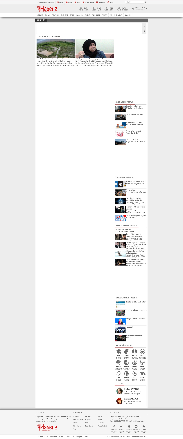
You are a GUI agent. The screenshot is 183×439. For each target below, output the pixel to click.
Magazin (88, 420)
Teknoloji (101, 423)
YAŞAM (104, 15)
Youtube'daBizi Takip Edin (129, 431)
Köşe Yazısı (77, 426)
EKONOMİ (64, 15)
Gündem (76, 416)
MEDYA (87, 15)
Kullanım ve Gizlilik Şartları (47, 437)
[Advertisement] (92, 28)
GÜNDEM (40, 15)
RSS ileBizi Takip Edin (143, 431)
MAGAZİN (79, 15)
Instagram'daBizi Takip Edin (136, 431)
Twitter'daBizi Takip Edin (121, 431)
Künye (61, 437)
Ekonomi (88, 416)
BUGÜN (61, 2)
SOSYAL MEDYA (89, 2)
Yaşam (75, 429)
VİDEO (78, 2)
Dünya (75, 423)
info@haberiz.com (139, 421)
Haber (86, 437)
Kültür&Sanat (78, 420)
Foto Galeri (89, 426)
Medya (100, 420)
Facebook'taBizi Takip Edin (114, 431)
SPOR (111, 2)
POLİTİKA (55, 15)
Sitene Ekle (70, 437)
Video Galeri (102, 426)
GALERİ (70, 2)
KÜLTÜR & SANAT (116, 15)
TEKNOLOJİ (101, 2)
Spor (86, 423)
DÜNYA (47, 15)
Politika (100, 416)
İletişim (79, 437)
